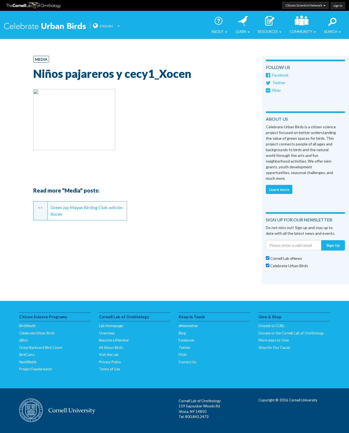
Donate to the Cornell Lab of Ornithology (291, 333)
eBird (23, 340)
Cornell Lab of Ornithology (33, 6)
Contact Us (187, 362)
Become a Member (114, 340)
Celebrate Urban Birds (45, 26)
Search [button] (331, 31)
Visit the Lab (109, 354)
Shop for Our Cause (274, 347)
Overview (107, 333)
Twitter (278, 82)
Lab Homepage (111, 326)
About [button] (218, 31)
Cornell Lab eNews (285, 258)
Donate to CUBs (271, 326)
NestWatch (28, 362)
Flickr (276, 90)
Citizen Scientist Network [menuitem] (304, 5)
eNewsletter (188, 326)
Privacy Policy (110, 362)
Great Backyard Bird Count (40, 347)
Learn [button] (241, 31)
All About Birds (111, 347)
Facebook (280, 75)
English (106, 26)
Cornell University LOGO (57, 410)
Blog (182, 333)
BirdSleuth (27, 326)
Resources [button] (268, 31)
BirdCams (27, 354)
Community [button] (301, 31)
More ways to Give (273, 340)
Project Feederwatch (35, 369)
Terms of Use (109, 369)
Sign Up (333, 245)
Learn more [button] (279, 189)
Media (41, 59)
